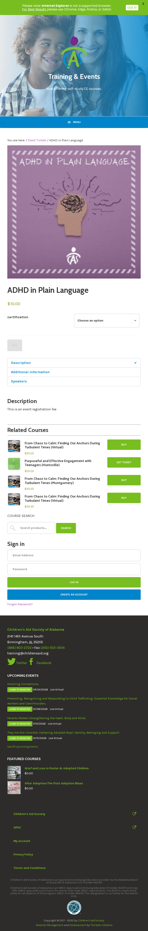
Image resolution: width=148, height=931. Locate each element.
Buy (14, 345)
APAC (17, 827)
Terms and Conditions (29, 868)
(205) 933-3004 (52, 648)
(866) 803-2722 (19, 648)
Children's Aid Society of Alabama (35, 629)
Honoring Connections (23, 684)
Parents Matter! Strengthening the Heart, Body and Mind (46, 718)
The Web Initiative (101, 925)
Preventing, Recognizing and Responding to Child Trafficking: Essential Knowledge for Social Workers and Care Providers (72, 701)
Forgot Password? (20, 604)
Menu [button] (77, 122)
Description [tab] (21, 363)
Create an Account (74, 594)
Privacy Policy (23, 854)
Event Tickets (37, 140)
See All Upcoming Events (22, 746)
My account (21, 841)
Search (66, 528)
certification (17, 317)
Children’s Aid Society (29, 814)
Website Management (49, 925)
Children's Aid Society (91, 920)
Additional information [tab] (30, 372)
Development (77, 925)
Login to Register (19, 689)
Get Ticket (124, 462)
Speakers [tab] (19, 381)
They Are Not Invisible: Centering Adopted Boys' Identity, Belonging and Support (63, 732)
